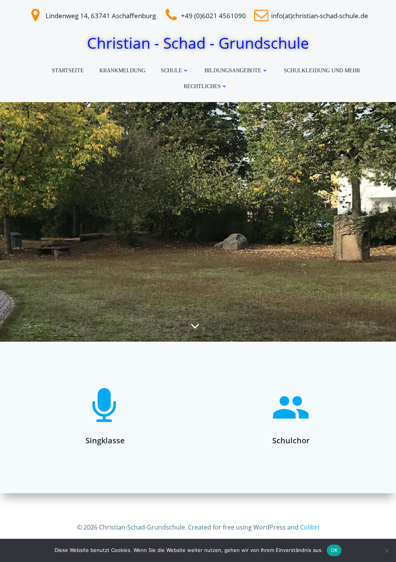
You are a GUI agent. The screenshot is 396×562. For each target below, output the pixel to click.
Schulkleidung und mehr (322, 70)
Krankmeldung (122, 70)
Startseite (68, 70)
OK (334, 550)
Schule (171, 70)
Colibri (309, 527)
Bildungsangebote (233, 70)
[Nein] (386, 550)
